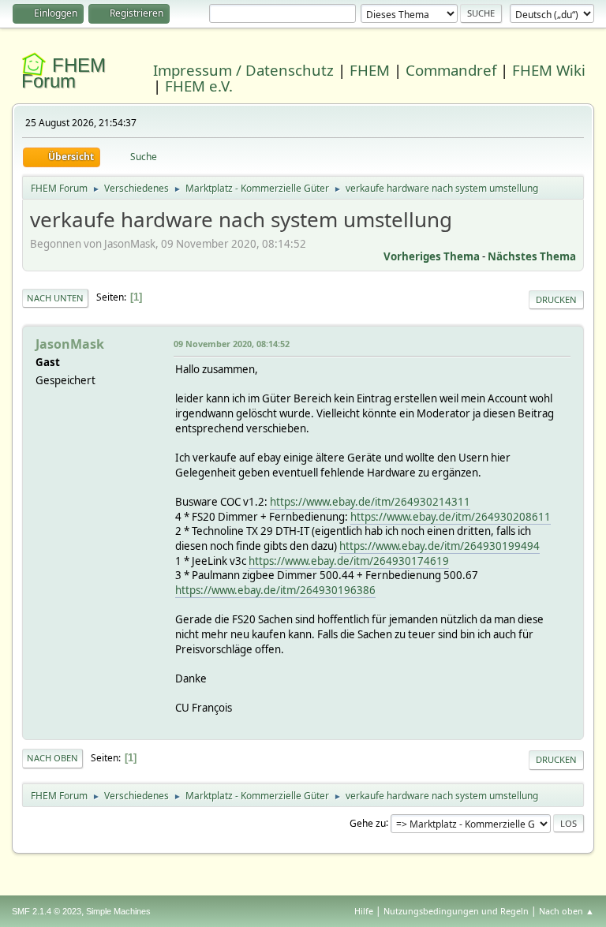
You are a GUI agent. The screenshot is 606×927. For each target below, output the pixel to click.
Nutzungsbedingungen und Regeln (456, 911)
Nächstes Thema (532, 256)
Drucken (556, 299)
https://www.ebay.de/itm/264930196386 (275, 590)
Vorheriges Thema (431, 256)
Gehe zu (368, 822)
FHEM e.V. (199, 85)
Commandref (451, 70)
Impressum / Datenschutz (243, 70)
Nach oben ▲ (566, 911)
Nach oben (52, 758)
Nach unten (55, 298)
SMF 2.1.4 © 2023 (46, 911)
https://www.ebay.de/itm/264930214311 (370, 502)
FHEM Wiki (548, 70)
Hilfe (363, 911)
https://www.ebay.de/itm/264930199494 (439, 546)
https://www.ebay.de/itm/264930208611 (450, 517)
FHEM (370, 70)
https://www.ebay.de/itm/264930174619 (349, 561)
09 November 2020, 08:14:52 (232, 343)
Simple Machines (118, 911)
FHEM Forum (63, 73)
